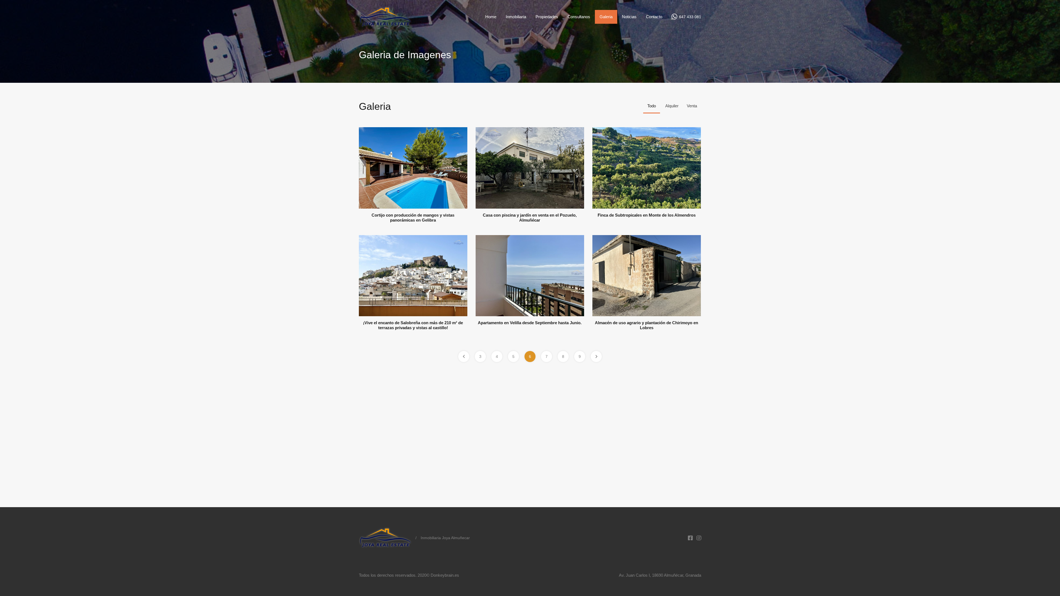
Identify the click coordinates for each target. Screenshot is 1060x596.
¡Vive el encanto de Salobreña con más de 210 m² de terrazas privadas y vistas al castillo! (413, 325)
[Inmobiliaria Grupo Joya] (385, 25)
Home (490, 16)
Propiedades (547, 16)
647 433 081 (690, 17)
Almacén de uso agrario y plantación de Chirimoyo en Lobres (646, 325)
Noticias (629, 16)
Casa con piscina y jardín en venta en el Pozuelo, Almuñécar (530, 217)
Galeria (606, 16)
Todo (651, 105)
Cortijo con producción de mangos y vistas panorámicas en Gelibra (413, 217)
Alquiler (672, 105)
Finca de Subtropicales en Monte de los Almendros (647, 215)
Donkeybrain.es (445, 575)
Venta (692, 105)
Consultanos (579, 16)
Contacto (654, 16)
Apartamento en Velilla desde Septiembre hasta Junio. (530, 322)
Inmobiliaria (516, 16)
